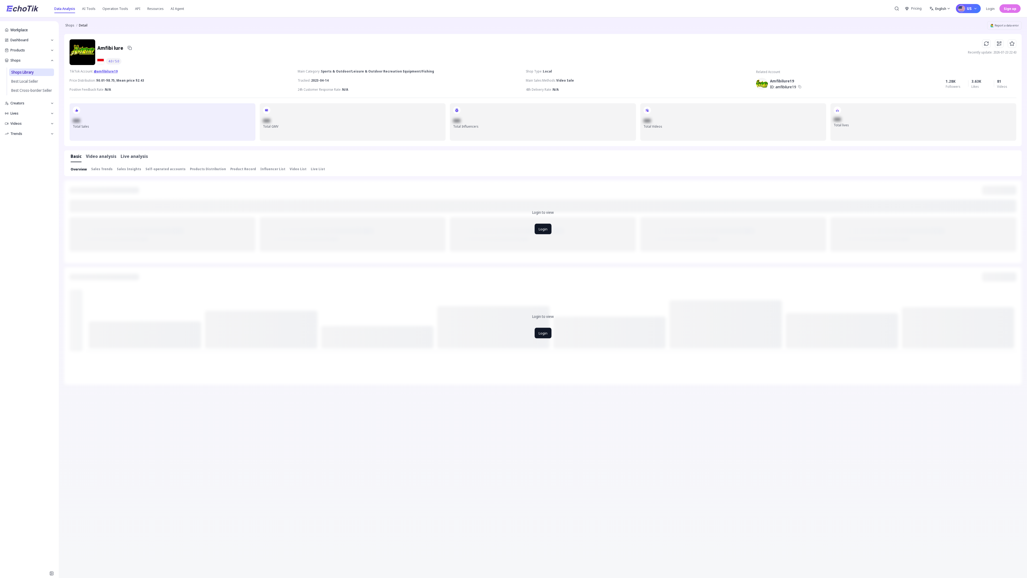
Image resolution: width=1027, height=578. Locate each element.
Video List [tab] (298, 169)
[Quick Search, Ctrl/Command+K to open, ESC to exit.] (896, 8)
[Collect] (1012, 43)
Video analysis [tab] (101, 156)
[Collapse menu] (51, 573)
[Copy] (129, 48)
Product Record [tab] (243, 169)
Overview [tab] (79, 169)
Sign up (1010, 8)
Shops (69, 25)
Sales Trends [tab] (102, 169)
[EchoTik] (22, 9)
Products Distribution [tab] (208, 169)
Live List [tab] (318, 169)
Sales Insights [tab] (129, 169)
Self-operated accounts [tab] (165, 169)
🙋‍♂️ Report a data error (1004, 25)
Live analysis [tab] (134, 156)
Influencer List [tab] (272, 169)
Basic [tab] (76, 156)
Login (990, 8)
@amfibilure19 (106, 71)
